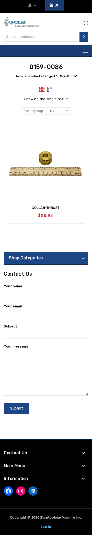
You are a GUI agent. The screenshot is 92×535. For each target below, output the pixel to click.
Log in (46, 526)
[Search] (83, 37)
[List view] (50, 89)
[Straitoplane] (22, 22)
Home (19, 76)
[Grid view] (42, 89)
